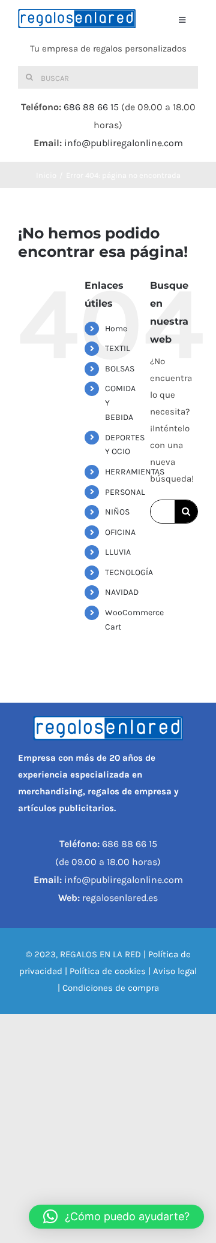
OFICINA (120, 532)
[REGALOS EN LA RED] (77, 18)
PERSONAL (125, 492)
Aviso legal (175, 971)
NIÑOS (117, 512)
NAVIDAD (122, 592)
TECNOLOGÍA (129, 572)
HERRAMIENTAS (134, 472)
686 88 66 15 (91, 107)
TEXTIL (117, 348)
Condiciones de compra (110, 987)
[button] (116, 1217)
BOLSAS (119, 369)
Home (116, 328)
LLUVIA (118, 552)
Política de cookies (108, 971)
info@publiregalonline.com (123, 143)
